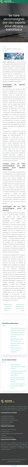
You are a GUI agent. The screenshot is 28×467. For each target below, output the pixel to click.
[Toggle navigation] (26, 2)
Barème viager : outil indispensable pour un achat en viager (19, 307)
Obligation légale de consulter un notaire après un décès (8, 307)
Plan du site (14, 466)
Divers (5, 46)
